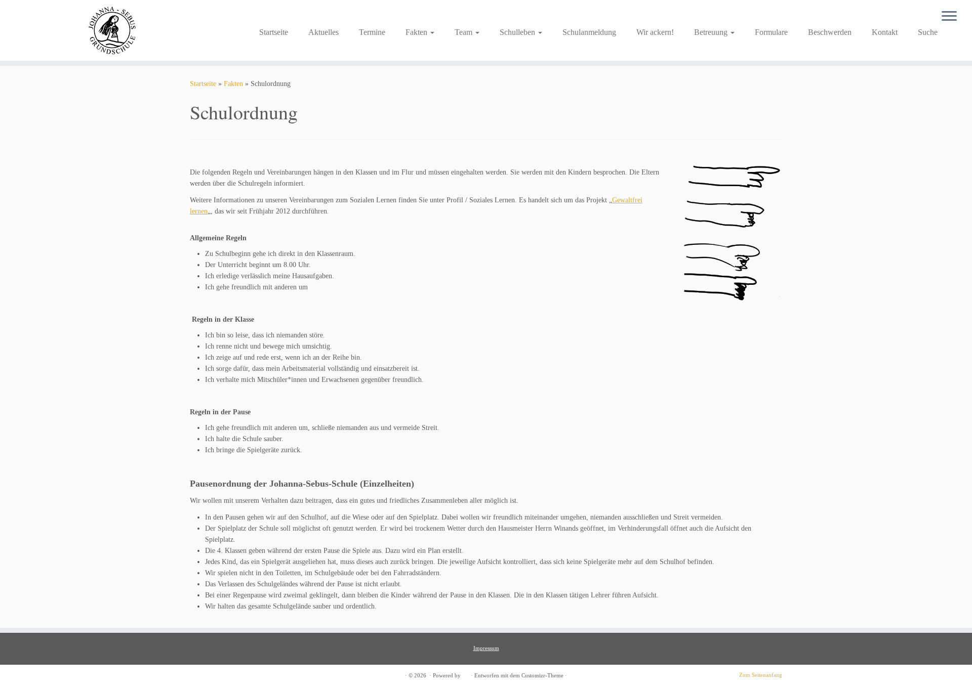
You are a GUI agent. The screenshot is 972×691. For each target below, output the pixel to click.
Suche (928, 32)
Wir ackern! (655, 32)
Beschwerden (830, 32)
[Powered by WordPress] (465, 673)
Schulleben (518, 32)
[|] (112, 30)
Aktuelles (323, 32)
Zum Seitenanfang (760, 675)
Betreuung (712, 32)
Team (464, 32)
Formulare (771, 32)
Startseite (273, 32)
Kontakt (885, 32)
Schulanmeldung (589, 32)
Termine (372, 32)
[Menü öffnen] (949, 16)
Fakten (417, 32)
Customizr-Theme (542, 675)
